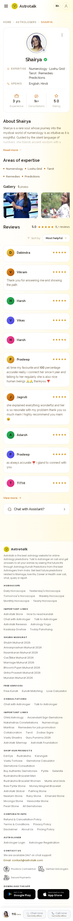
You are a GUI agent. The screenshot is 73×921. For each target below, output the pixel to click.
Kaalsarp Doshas (15, 629)
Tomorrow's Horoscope (19, 596)
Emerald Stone (54, 796)
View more (10, 497)
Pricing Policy (45, 829)
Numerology (50, 722)
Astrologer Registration (44, 843)
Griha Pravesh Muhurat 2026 (22, 673)
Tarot (29, 732)
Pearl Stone (11, 806)
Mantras (9, 727)
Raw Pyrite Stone (15, 786)
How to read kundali (40, 614)
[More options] (62, 35)
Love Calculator (56, 691)
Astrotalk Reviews (15, 624)
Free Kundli (11, 691)
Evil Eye (8, 756)
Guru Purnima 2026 (38, 738)
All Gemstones (32, 806)
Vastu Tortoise (13, 761)
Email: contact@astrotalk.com (23, 860)
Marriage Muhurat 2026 (19, 662)
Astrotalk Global (14, 791)
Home (7, 22)
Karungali (41, 756)
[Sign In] (66, 6)
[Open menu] (6, 6)
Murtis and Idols (55, 781)
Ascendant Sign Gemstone (45, 717)
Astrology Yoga (41, 624)
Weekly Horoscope (51, 596)
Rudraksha (24, 756)
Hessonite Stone (37, 801)
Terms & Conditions (16, 824)
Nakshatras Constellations (21, 722)
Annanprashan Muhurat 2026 (23, 647)
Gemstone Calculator (40, 761)
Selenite (57, 771)
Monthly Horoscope (16, 601)
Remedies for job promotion (37, 727)
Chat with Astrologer (17, 619)
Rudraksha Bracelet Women (22, 781)
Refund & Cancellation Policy (22, 819)
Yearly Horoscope (45, 601)
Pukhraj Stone (37, 791)
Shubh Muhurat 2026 (17, 643)
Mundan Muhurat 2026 (18, 678)
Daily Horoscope (15, 591)
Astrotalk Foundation (44, 743)
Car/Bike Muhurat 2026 (19, 658)
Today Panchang (41, 629)
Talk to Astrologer (45, 619)
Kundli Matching (32, 691)
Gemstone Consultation (19, 766)
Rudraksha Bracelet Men (20, 776)
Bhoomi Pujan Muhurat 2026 (22, 668)
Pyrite (44, 771)
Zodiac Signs (45, 732)
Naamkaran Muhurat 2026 (21, 652)
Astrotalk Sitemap (15, 743)
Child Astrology (14, 717)
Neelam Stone (13, 796)
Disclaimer (11, 829)
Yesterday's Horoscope (44, 591)
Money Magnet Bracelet (45, 786)
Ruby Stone (33, 796)
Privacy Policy (42, 824)
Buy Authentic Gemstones (20, 771)
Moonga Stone (13, 801)
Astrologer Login (14, 843)
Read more (10, 150)
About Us (27, 829)
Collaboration (13, 732)
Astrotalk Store (13, 614)
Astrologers (26, 22)
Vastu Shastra (13, 738)
